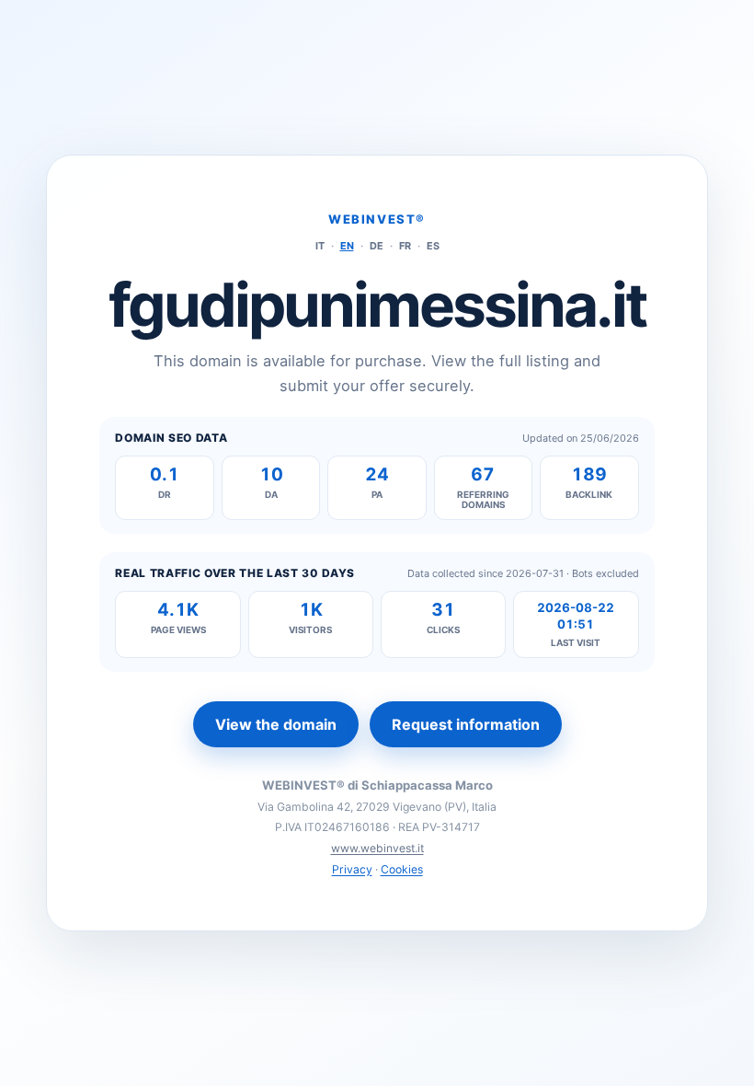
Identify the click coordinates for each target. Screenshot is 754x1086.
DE (376, 245)
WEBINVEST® (377, 219)
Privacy (352, 869)
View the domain (276, 724)
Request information (466, 724)
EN (347, 245)
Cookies (402, 869)
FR (405, 245)
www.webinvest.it (377, 848)
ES (433, 245)
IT (320, 245)
